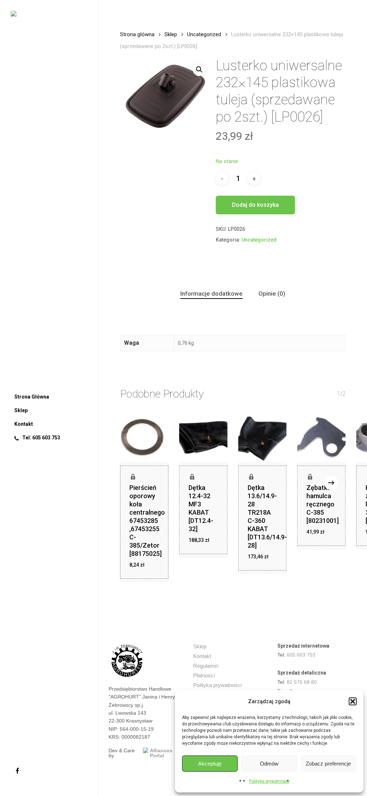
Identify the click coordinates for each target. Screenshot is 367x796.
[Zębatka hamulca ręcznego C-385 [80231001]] (321, 438)
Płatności (204, 675)
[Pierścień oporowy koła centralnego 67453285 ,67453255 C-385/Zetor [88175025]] (144, 438)
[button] (352, 701)
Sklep (171, 34)
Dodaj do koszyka (255, 204)
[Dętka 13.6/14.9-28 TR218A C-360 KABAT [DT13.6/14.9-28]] (262, 438)
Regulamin (205, 666)
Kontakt (202, 656)
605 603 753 (301, 655)
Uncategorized (204, 34)
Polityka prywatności (269, 781)
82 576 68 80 (302, 682)
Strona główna (137, 34)
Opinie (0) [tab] (271, 293)
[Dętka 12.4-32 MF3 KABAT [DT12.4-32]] (203, 438)
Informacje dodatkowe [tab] (211, 293)
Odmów (269, 764)
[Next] (331, 483)
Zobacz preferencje (328, 764)
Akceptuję (209, 764)
